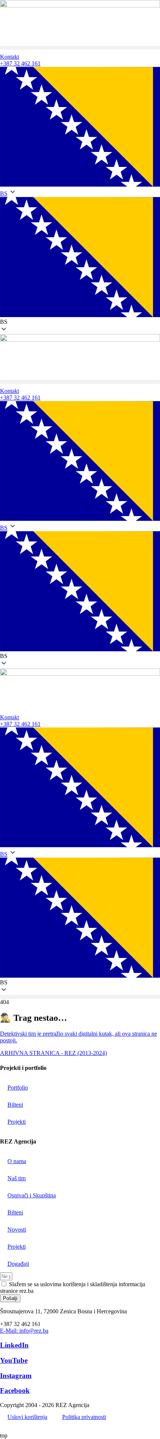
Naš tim (16, 1178)
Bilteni (15, 1104)
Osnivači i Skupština (31, 1195)
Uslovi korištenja (27, 1417)
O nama (16, 1161)
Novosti (16, 1229)
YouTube (14, 1360)
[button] (80, 48)
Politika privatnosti (84, 1417)
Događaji (18, 1264)
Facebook (15, 1390)
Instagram (16, 1376)
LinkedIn (14, 1345)
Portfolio (17, 1087)
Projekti (16, 1122)
